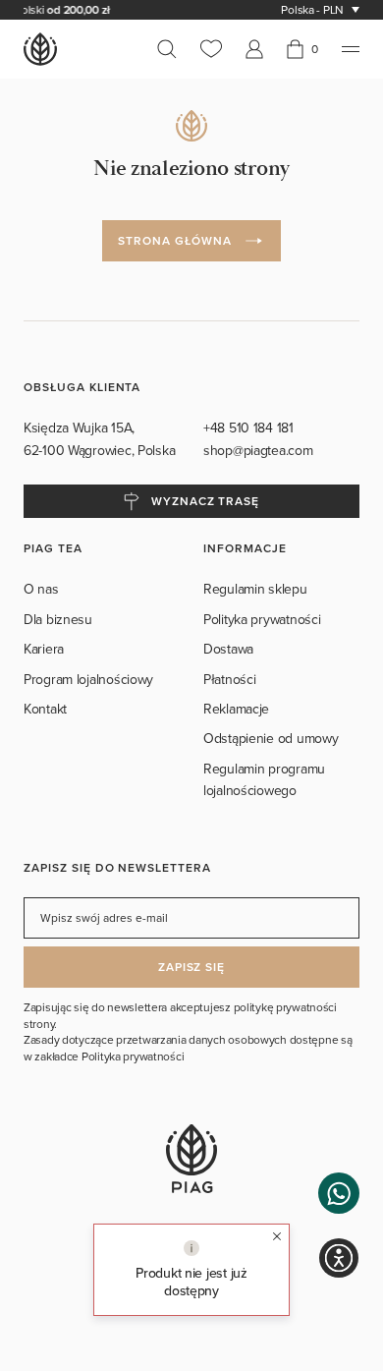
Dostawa (228, 648)
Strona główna (174, 240)
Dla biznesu (58, 619)
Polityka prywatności (261, 619)
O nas (41, 589)
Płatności (229, 679)
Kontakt (45, 708)
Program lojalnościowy (88, 679)
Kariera (44, 648)
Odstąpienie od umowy (270, 738)
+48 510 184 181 (250, 427)
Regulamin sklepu (255, 589)
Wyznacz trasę (205, 500)
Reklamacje (236, 708)
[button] (338, 1193)
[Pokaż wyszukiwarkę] (173, 49)
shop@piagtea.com (258, 450)
